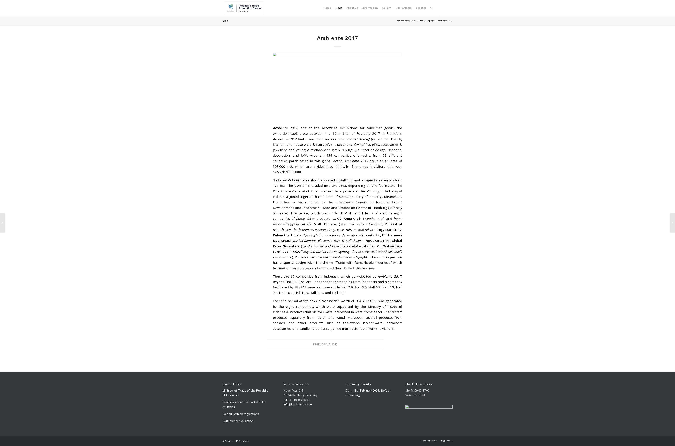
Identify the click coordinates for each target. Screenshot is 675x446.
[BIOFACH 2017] (672, 223)
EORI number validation (237, 421)
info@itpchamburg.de (297, 404)
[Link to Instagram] (444, 7)
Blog (225, 20)
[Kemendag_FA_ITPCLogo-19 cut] (243, 8)
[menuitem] (327, 8)
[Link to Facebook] (450, 7)
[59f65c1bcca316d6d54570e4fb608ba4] (337, 87)
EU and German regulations (240, 414)
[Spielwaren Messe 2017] (2, 223)
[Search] (431, 8)
